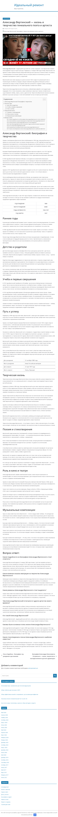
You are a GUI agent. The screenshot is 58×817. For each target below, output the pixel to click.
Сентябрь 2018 (5, 762)
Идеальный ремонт (29, 5)
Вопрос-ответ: (8, 117)
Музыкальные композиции (14, 116)
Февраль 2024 (4, 737)
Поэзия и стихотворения (13, 112)
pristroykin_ (15, 28)
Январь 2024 (4, 740)
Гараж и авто (4, 792)
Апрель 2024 (4, 732)
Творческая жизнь (10, 110)
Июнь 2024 (4, 727)
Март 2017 (4, 772)
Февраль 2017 (4, 775)
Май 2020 (3, 755)
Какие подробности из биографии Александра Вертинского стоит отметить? (27, 119)
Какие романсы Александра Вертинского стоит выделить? (23, 122)
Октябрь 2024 (4, 720)
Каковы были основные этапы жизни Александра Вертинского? (24, 127)
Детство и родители (12, 105)
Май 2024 (3, 730)
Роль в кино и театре (12, 114)
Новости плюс (5, 799)
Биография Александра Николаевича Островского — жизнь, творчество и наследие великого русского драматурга (42, 656)
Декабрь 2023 (4, 742)
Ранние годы (8, 103)
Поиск (55, 675)
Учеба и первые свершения (14, 107)
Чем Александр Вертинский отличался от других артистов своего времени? (27, 124)
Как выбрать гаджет (6, 797)
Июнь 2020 (4, 752)
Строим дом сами (5, 804)
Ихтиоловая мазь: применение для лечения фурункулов (16, 686)
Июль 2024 (4, 725)
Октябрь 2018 (4, 760)
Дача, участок (4, 794)
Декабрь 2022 (4, 750)
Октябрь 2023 (4, 745)
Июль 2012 (4, 777)
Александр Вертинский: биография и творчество (18, 101)
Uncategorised (6, 18)
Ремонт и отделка (5, 802)
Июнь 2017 (4, 767)
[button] (43, 99)
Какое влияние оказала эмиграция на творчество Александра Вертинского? (27, 121)
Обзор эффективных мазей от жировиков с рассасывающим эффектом (19, 694)
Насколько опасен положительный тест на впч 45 (14, 698)
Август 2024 (4, 722)
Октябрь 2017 (4, 765)
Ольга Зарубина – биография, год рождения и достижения (13, 655)
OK (35, 814)
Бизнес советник (5, 789)
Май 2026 (3, 712)
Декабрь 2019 (4, 757)
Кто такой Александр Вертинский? (17, 125)
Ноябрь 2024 (4, 717)
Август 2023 (4, 747)
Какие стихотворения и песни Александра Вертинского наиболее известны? (27, 128)
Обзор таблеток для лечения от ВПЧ (10, 690)
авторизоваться (33, 668)
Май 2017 (3, 770)
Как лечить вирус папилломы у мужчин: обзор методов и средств (18, 703)
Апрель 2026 (4, 715)
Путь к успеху (10, 108)
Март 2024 (4, 735)
